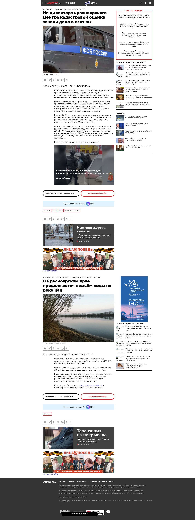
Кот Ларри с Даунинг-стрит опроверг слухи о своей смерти (138, 146)
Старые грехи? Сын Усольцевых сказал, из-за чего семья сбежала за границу (138, 328)
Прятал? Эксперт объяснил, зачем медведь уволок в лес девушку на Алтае (138, 74)
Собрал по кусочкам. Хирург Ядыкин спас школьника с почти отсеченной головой (139, 350)
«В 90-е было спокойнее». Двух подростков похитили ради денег (138, 103)
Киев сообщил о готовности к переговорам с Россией (135, 139)
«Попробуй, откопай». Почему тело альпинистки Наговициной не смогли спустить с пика (138, 67)
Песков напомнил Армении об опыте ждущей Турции (138, 132)
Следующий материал (80, 514)
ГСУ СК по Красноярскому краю (54, 343)
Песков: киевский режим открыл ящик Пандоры (136, 124)
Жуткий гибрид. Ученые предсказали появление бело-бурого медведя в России (139, 335)
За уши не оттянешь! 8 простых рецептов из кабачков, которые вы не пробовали (139, 97)
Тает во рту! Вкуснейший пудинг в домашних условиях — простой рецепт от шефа (138, 89)
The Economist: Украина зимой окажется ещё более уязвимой (136, 117)
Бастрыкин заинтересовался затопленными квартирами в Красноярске (134, 35)
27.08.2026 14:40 (48, 277)
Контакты (62, 481)
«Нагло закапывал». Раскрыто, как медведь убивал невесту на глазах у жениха (138, 343)
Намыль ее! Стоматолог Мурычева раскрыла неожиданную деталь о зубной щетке (138, 358)
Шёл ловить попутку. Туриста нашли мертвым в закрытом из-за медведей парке (134, 17)
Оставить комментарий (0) (97, 193)
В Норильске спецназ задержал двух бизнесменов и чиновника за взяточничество (84, 172)
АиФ (56, 75)
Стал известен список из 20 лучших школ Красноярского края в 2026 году (134, 44)
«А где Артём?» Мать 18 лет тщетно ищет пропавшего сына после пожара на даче (138, 82)
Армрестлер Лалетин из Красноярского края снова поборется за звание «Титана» (134, 53)
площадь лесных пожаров (90, 385)
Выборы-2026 (81, 481)
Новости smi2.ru (50, 271)
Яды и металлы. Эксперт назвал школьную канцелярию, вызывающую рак (137, 365)
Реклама (71, 481)
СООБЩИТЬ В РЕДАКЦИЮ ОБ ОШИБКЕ (101, 481)
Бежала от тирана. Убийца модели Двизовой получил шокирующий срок (134, 26)
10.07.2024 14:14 (48, 9)
